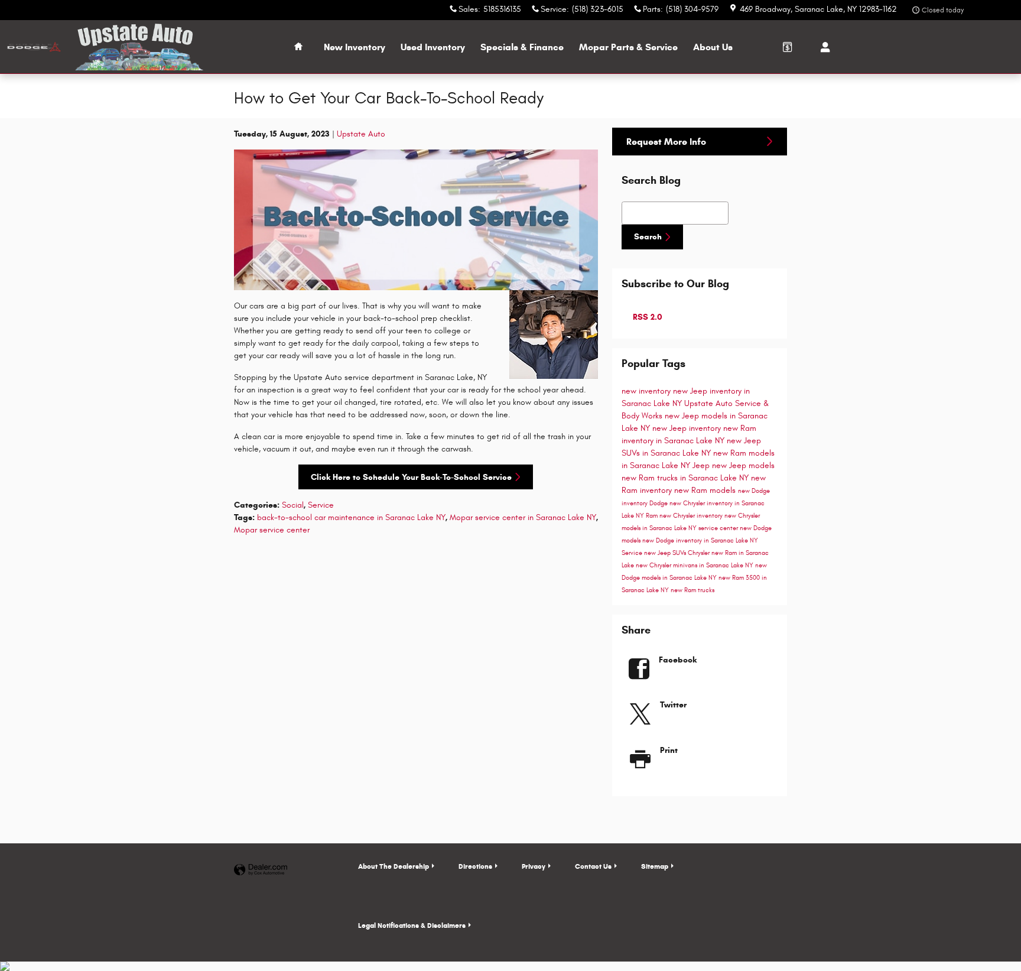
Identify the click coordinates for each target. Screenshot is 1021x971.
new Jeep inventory (687, 428)
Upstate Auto (361, 134)
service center (719, 528)
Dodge (659, 503)
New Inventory (354, 47)
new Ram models (706, 490)
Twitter (673, 705)
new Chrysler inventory (691, 515)
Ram (652, 515)
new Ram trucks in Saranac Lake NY (686, 478)
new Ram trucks (692, 590)
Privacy (533, 866)
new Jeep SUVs (666, 553)
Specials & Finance (522, 47)
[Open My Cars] (822, 47)
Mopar (628, 47)
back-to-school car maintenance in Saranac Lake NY (351, 517)
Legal (412, 925)
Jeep (702, 465)
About (713, 47)
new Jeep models (743, 465)
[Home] (34, 47)
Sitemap (654, 866)
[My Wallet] (787, 46)
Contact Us (593, 866)
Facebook (678, 660)
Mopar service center (272, 530)
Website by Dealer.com (260, 870)
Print (669, 750)
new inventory (647, 391)
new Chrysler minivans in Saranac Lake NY (695, 565)
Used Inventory (433, 47)
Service (321, 505)
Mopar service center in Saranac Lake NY (523, 517)
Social (293, 505)
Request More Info (666, 141)
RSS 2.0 (646, 317)
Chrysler (699, 553)
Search (648, 237)
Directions (475, 866)
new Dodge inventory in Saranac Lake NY (700, 540)
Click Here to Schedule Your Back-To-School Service (411, 477)
